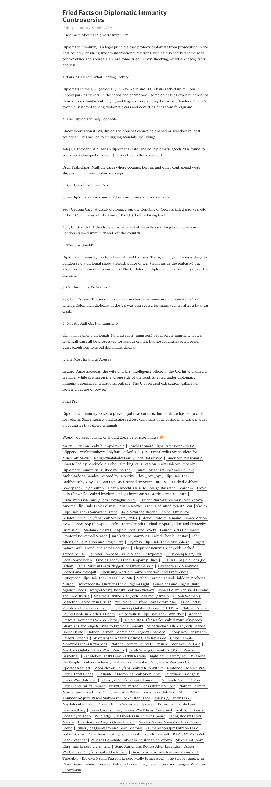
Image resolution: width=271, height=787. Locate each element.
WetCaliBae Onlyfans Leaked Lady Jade (94, 752)
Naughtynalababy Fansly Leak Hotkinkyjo (128, 458)
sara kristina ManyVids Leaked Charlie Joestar (150, 536)
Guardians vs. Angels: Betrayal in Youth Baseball (129, 734)
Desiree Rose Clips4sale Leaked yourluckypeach (162, 620)
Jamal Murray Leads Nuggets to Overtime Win (115, 566)
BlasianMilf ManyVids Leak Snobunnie (129, 674)
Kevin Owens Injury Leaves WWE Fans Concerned (131, 710)
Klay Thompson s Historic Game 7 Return (152, 494)
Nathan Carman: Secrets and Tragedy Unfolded (126, 632)
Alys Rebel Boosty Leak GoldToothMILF (154, 692)
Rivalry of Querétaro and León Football (109, 728)
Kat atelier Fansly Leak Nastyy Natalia (114, 656)
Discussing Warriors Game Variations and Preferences (144, 572)
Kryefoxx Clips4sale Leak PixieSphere (158, 542)
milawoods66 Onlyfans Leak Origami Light (114, 584)
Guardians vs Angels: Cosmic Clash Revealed (129, 638)
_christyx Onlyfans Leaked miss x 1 (129, 680)
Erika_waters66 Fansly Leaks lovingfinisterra (99, 500)
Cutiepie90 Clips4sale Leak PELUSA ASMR (97, 578)
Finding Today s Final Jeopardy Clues (127, 560)
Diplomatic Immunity (76, 28)
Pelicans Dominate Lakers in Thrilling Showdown (131, 740)
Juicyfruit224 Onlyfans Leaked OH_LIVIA (144, 608)
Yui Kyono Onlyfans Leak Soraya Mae (146, 602)
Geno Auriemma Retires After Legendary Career (154, 746)
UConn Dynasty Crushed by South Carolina (132, 482)
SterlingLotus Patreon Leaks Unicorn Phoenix (157, 464)
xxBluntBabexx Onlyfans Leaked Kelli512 (113, 452)
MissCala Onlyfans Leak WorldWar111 (93, 650)
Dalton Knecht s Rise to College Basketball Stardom (150, 488)
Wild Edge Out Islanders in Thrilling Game (130, 716)
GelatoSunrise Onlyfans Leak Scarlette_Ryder (99, 518)
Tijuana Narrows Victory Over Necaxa (171, 500)
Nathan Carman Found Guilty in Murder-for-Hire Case (155, 644)
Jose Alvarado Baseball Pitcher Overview (155, 512)
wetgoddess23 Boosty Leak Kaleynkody (122, 590)
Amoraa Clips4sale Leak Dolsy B (88, 506)
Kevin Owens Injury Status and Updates (121, 704)
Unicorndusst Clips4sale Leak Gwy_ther (151, 614)
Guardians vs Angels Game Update (106, 722)
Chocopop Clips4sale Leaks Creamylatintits (109, 524)
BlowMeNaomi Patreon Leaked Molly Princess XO (123, 758)
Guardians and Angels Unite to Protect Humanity (102, 626)
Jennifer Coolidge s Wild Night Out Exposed (125, 554)
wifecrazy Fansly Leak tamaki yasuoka (115, 662)
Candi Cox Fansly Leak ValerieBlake (165, 470)
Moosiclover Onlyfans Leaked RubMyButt (128, 668)
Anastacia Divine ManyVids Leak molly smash (131, 596)
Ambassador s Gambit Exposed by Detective (98, 476)
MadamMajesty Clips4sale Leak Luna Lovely (120, 530)
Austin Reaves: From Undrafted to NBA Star (155, 506)
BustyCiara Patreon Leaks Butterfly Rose (142, 686)
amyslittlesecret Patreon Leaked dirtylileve (121, 764)
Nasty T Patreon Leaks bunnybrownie (93, 446)
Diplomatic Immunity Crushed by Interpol (97, 470)
